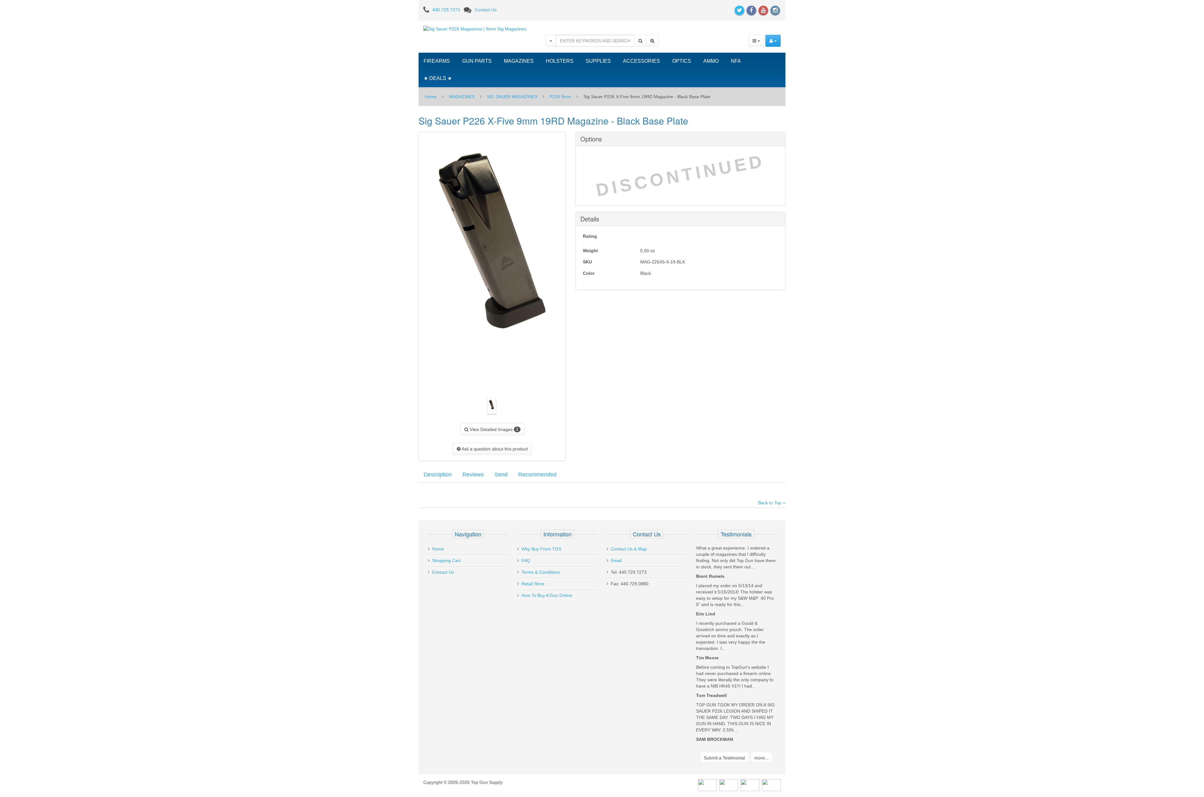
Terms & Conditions (540, 572)
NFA (736, 61)
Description (438, 474)
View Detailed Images (493, 429)
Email (616, 560)
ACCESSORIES (641, 61)
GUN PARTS (477, 61)
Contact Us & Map (629, 548)
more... (761, 757)
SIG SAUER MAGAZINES (512, 96)
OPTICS (681, 61)
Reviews (473, 474)
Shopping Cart (446, 560)
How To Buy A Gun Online (546, 595)
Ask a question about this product (494, 448)
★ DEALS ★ (438, 78)
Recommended (537, 474)
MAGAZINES (519, 61)
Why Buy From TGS (541, 548)
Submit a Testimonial (724, 757)
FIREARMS (437, 61)
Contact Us (486, 9)
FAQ (525, 560)
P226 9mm (560, 96)
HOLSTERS (559, 61)
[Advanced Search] (652, 41)
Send (501, 474)
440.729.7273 (446, 9)
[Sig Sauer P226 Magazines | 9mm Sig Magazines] (474, 28)
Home (431, 96)
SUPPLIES (598, 61)
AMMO (711, 61)
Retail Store (533, 583)
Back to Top (770, 502)
